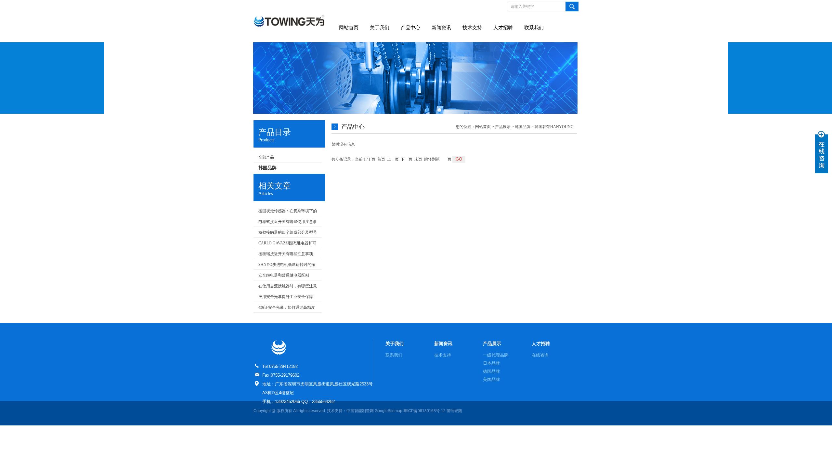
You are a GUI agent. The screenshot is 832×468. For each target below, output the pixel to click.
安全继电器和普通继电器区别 (283, 275)
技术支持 (472, 27)
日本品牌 (491, 363)
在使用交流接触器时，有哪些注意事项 (285, 287)
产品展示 (503, 126)
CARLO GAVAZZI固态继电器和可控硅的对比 (285, 244)
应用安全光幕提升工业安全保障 (285, 296)
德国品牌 (491, 371)
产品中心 (410, 27)
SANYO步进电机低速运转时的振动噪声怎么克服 (284, 265)
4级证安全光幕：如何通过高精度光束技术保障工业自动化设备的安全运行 (285, 308)
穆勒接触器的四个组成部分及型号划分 (285, 233)
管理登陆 (454, 411)
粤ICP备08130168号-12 (424, 411)
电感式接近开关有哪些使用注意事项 (285, 223)
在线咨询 (540, 355)
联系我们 (534, 27)
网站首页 (348, 27)
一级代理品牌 (495, 355)
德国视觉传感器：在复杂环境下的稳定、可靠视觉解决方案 (285, 212)
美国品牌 (491, 379)
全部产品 (266, 157)
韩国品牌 (522, 126)
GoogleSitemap (388, 411)
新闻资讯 (441, 27)
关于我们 (379, 27)
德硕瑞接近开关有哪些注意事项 (285, 254)
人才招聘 (503, 27)
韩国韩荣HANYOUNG (554, 126)
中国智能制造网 (360, 411)
